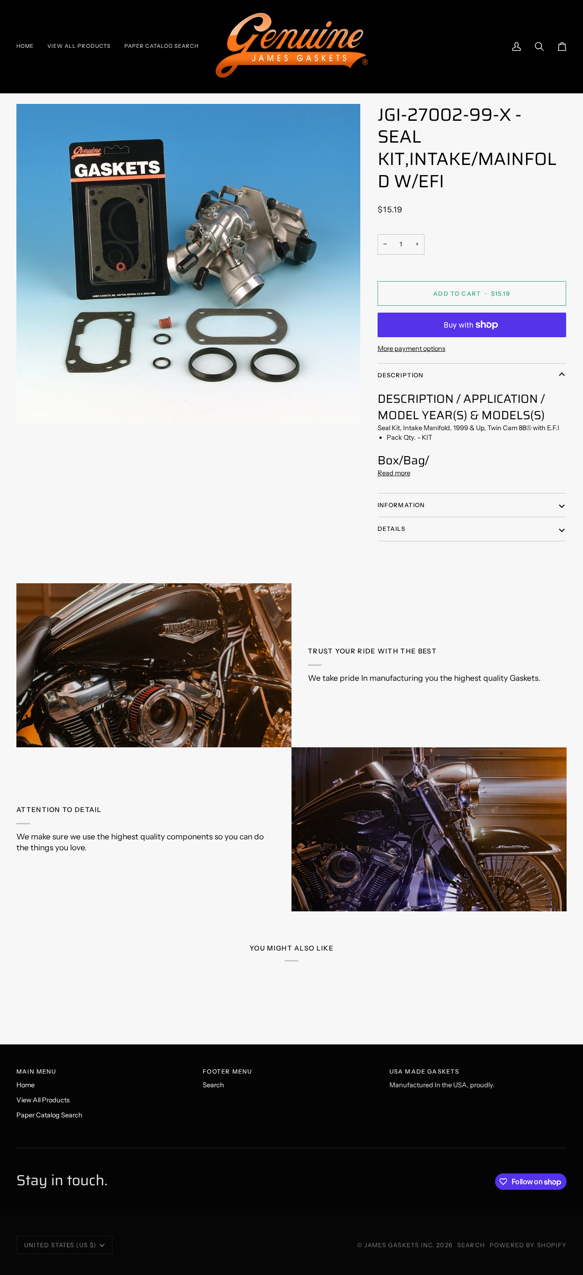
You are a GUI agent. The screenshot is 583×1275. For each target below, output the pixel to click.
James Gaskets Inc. (400, 1245)
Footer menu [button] (227, 1071)
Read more (394, 473)
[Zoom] (188, 264)
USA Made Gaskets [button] (424, 1071)
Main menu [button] (36, 1071)
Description (401, 375)
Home (25, 1085)
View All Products (43, 1100)
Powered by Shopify (528, 1245)
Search (213, 1085)
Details (391, 528)
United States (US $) (60, 1245)
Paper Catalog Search (49, 1115)
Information (401, 505)
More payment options (411, 348)
